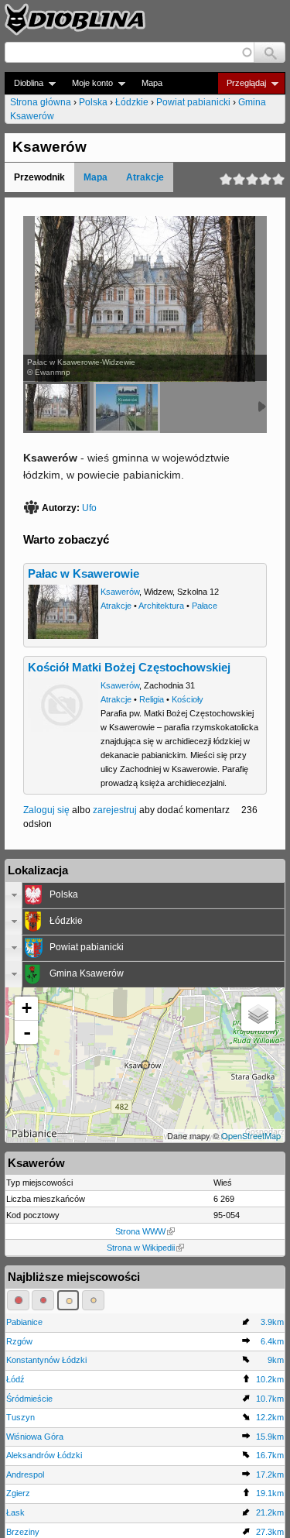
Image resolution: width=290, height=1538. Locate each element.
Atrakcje (145, 177)
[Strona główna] (75, 19)
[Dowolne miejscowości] (93, 1300)
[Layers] (258, 1014)
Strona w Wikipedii (141, 1247)
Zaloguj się (46, 810)
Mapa (152, 83)
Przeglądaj (241, 83)
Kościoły (187, 699)
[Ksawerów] (127, 407)
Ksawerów (120, 591)
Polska (93, 102)
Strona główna (40, 102)
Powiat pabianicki (193, 102)
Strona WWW (140, 1231)
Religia (151, 699)
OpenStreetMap (251, 1135)
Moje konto (88, 83)
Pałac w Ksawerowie (83, 574)
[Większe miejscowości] (68, 1300)
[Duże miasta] (18, 1300)
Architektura (161, 605)
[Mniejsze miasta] (43, 1300)
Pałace (204, 605)
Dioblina (24, 83)
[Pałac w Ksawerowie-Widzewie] (56, 407)
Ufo (89, 508)
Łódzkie (131, 102)
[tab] (145, 895)
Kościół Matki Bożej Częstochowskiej (129, 667)
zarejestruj (115, 810)
